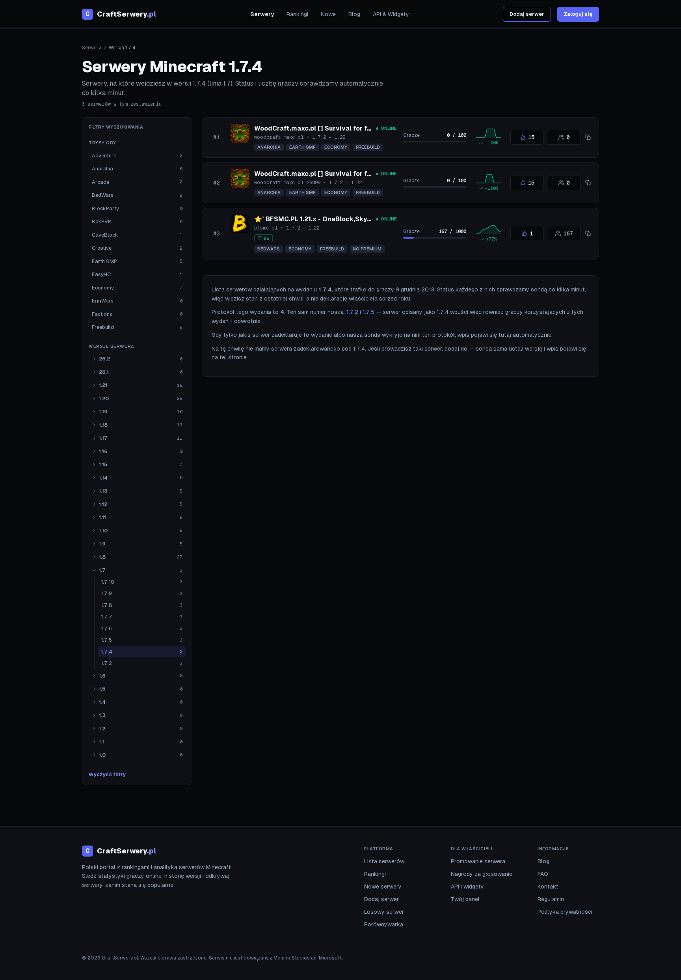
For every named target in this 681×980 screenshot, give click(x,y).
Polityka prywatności (565, 912)
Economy (335, 147)
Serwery (262, 14)
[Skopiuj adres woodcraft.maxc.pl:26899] (588, 182)
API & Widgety (391, 14)
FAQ (543, 874)
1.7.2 (352, 312)
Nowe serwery (383, 886)
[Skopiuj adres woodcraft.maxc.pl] (588, 137)
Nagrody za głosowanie (481, 874)
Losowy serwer (384, 912)
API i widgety (467, 886)
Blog (354, 14)
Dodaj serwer (527, 14)
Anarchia (269, 147)
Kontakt (548, 886)
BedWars (268, 248)
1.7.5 (368, 312)
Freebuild (368, 147)
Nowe (328, 14)
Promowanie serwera (478, 861)
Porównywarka (383, 924)
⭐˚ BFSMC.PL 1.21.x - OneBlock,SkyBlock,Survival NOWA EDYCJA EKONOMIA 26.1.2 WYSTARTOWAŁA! (415, 219)
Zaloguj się (578, 14)
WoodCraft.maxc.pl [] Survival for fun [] (318, 128)
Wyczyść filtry (107, 774)
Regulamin (551, 899)
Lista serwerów (384, 861)
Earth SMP (302, 147)
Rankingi (297, 14)
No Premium (367, 248)
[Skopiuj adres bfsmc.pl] (588, 233)
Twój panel (465, 899)
